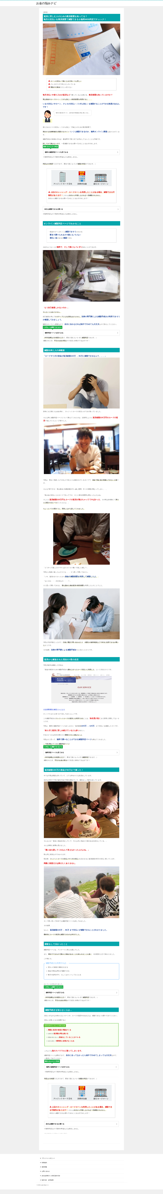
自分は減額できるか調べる (53, 209)
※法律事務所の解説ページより (54, 709)
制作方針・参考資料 (48, 1180)
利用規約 (44, 1162)
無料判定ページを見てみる (54, 333)
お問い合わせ (46, 1171)
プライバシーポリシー (48, 1158)
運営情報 (44, 1167)
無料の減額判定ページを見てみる (56, 152)
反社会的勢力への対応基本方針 (51, 1175)
